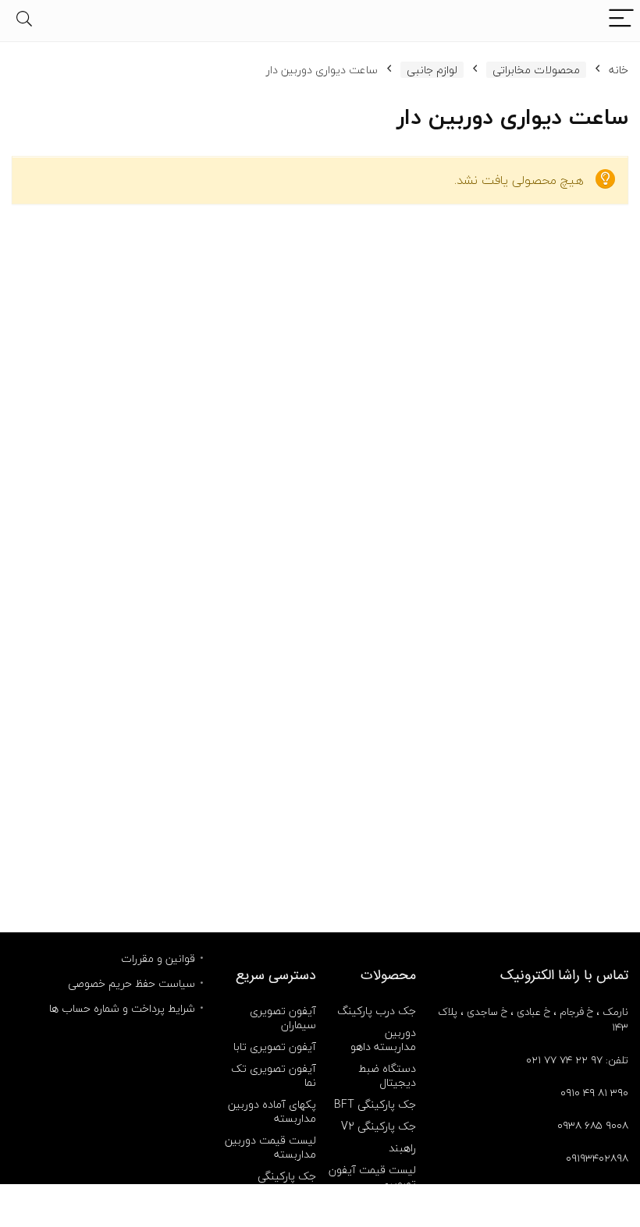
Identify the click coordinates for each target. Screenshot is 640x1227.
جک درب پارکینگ (376, 1010)
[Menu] (621, 20)
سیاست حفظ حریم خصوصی (131, 983)
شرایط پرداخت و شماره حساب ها (122, 1008)
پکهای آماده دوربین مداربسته (272, 1111)
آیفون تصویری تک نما (273, 1075)
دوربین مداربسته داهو (383, 1039)
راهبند (402, 1148)
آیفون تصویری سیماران (283, 1017)
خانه (618, 70)
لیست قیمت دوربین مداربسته (270, 1147)
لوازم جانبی (432, 70)
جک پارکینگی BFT (375, 1104)
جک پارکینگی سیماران (287, 1183)
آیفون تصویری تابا (274, 1046)
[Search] (24, 20)
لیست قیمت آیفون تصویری (372, 1176)
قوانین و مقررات (158, 958)
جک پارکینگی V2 (378, 1126)
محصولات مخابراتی (536, 70)
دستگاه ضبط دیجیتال (387, 1075)
